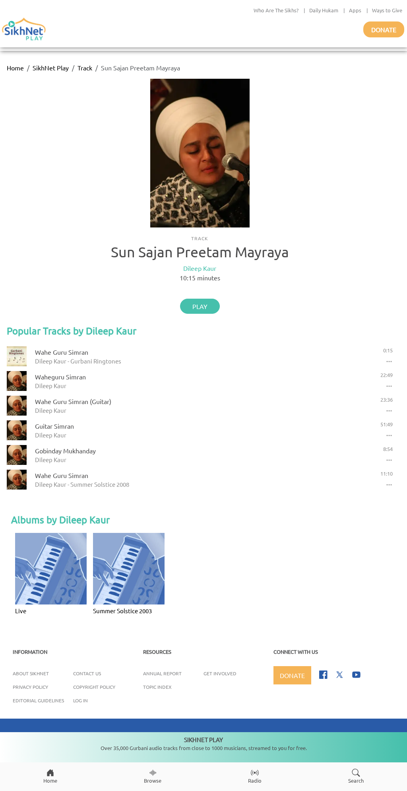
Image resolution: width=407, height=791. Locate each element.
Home (15, 68)
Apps (355, 10)
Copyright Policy (94, 687)
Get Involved (220, 673)
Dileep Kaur (199, 268)
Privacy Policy (30, 687)
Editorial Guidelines (38, 700)
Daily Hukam (323, 10)
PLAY (199, 306)
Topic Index (157, 687)
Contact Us (87, 673)
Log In (80, 700)
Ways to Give (387, 10)
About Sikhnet (31, 673)
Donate (383, 29)
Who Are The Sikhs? (276, 10)
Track (85, 68)
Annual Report (162, 673)
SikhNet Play (51, 68)
